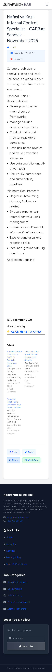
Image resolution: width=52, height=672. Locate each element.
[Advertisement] (26, 290)
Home (9, 537)
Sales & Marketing (17, 608)
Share (14, 452)
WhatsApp (33, 460)
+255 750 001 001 (15, 520)
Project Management (19, 602)
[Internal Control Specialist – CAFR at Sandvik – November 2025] (16, 370)
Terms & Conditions (16, 564)
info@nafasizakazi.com (18, 517)
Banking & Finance (17, 582)
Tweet (30, 452)
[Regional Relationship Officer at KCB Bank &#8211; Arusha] (16, 415)
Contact (10, 550)
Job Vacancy (15, 595)
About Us (11, 544)
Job (14, 47)
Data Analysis (15, 588)
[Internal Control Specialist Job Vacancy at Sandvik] (33, 367)
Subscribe (27, 646)
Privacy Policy (13, 557)
